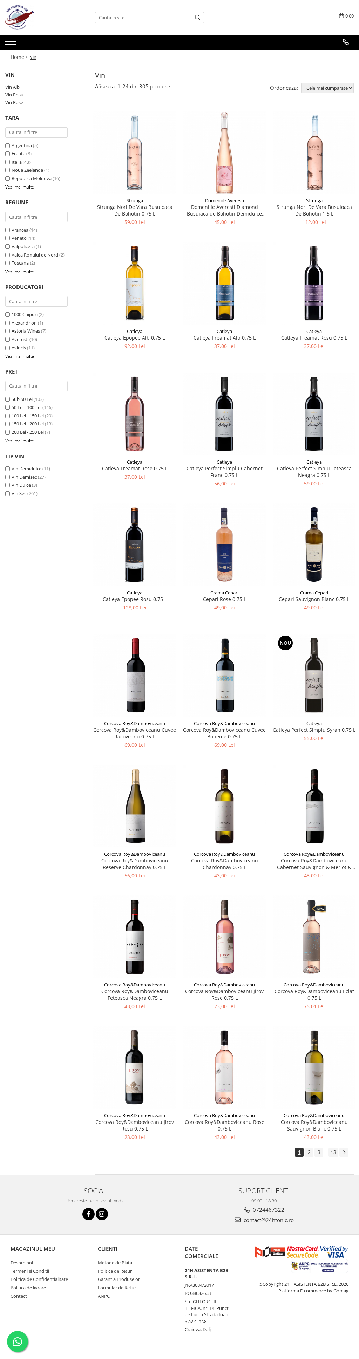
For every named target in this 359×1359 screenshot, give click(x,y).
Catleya (134, 331)
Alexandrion (24, 323)
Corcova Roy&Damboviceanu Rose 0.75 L (224, 1125)
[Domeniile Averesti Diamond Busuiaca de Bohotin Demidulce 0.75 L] (224, 152)
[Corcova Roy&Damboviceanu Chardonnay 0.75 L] (224, 806)
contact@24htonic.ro (268, 1219)
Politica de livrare (28, 1287)
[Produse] (11, 44)
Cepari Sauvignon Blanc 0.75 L (314, 599)
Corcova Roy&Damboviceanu (134, 723)
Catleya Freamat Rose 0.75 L (135, 468)
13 (333, 1152)
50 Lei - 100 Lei (26, 407)
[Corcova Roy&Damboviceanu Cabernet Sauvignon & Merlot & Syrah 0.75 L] (314, 806)
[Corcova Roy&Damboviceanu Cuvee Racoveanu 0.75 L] (134, 675)
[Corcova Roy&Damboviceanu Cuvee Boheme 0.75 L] (224, 675)
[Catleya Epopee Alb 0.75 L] (134, 283)
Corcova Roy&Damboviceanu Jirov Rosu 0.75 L (134, 1125)
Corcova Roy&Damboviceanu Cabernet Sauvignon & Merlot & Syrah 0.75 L (314, 863)
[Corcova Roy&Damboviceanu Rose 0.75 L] (224, 1067)
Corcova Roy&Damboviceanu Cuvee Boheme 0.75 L (224, 733)
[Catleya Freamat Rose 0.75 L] (134, 414)
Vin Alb (12, 87)
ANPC (104, 1296)
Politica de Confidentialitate (39, 1279)
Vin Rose (14, 102)
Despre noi (22, 1262)
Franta (18, 153)
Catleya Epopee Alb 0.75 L (134, 337)
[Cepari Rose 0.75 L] (224, 544)
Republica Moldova (32, 178)
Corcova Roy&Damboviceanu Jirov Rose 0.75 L (224, 994)
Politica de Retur (115, 1271)
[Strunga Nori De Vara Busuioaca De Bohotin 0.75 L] (134, 152)
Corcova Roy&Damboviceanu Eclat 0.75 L (314, 994)
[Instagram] (102, 1214)
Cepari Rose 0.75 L (224, 599)
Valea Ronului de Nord (35, 255)
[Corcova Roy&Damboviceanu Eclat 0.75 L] (314, 936)
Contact (19, 1296)
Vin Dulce (21, 485)
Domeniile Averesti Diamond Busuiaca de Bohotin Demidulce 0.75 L (224, 210)
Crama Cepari (224, 592)
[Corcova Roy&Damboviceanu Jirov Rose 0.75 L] (224, 936)
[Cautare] (197, 17)
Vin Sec (19, 493)
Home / (20, 57)
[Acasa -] (40, 17)
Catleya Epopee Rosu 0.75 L (135, 599)
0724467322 (267, 1209)
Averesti (20, 339)
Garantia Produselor (119, 1279)
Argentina (22, 145)
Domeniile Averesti (224, 200)
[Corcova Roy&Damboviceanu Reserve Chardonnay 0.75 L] (134, 806)
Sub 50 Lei (22, 399)
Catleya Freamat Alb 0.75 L (225, 337)
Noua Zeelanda (27, 170)
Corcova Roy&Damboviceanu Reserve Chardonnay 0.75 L (134, 863)
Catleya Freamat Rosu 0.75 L (314, 337)
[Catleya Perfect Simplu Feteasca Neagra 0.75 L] (314, 414)
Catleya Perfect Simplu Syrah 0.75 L (314, 729)
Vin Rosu (14, 94)
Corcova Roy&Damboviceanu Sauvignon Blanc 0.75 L (314, 1125)
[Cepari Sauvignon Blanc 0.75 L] (314, 544)
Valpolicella (23, 246)
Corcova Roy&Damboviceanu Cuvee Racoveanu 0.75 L (134, 733)
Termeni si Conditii (30, 1271)
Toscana (20, 263)
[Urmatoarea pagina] (343, 1152)
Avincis (19, 347)
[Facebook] (88, 1214)
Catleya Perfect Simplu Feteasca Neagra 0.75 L (314, 471)
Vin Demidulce (26, 468)
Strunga (135, 200)
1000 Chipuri (25, 314)
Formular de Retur (117, 1287)
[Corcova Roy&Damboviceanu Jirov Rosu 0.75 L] (134, 1067)
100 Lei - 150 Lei (28, 415)
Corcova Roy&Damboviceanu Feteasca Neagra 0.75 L (134, 994)
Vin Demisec (24, 477)
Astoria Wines (26, 331)
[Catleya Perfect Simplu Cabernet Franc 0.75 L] (224, 414)
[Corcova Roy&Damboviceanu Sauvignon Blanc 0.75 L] (314, 1067)
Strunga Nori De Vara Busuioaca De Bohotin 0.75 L (134, 210)
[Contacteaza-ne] (346, 42)
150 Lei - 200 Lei (28, 424)
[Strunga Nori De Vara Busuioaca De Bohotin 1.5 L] (314, 152)
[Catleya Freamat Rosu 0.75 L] (314, 283)
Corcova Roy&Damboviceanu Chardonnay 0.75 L (224, 863)
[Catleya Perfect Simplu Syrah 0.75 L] (314, 675)
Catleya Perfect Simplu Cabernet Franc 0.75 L (225, 471)
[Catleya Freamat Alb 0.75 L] (224, 283)
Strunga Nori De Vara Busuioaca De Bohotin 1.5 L (314, 210)
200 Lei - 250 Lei (28, 432)
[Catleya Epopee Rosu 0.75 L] (134, 544)
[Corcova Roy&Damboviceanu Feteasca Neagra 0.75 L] (134, 936)
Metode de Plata (115, 1262)
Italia (17, 162)
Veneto (19, 238)
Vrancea (20, 230)
